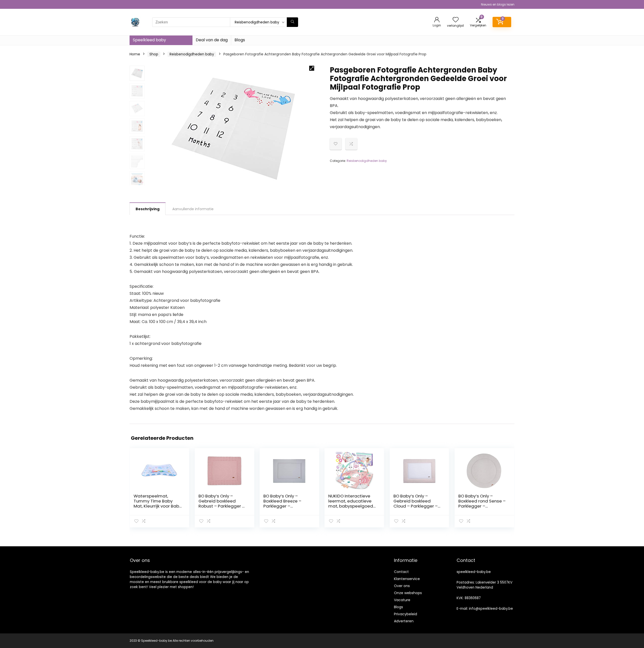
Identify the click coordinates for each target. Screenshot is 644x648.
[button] (311, 68)
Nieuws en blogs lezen (497, 4)
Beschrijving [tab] (147, 208)
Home (135, 54)
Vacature (402, 599)
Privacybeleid (405, 614)
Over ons (402, 585)
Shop (153, 54)
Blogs (239, 40)
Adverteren (404, 621)
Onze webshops (408, 592)
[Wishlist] (456, 20)
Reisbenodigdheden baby (192, 54)
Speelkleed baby (149, 40)
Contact (401, 571)
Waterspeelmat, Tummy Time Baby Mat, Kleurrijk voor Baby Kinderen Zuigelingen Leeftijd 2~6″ (157, 506)
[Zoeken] (292, 22)
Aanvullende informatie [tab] (193, 208)
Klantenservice (407, 578)
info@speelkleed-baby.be (491, 608)
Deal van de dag (212, 40)
